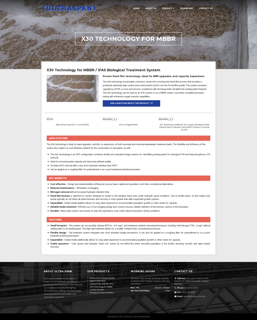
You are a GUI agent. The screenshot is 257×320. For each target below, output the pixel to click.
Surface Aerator (97, 290)
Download (186, 8)
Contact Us (206, 8)
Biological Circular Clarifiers (102, 292)
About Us (150, 8)
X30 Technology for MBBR (101, 287)
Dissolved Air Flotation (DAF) (102, 278)
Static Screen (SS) (97, 281)
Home (136, 8)
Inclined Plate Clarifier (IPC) (101, 284)
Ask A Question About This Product (130, 103)
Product (167, 8)
